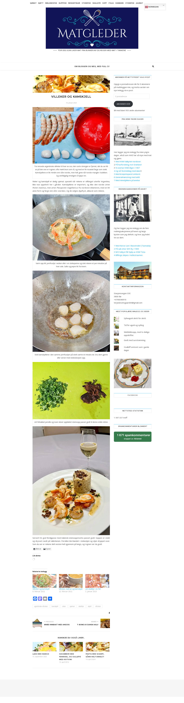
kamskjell (55, 606)
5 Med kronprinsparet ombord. (127, 174)
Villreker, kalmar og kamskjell (70, 589)
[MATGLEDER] (92, 34)
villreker (98, 606)
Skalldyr (97, 3)
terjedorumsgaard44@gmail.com (128, 302)
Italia (111, 3)
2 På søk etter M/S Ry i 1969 (126, 249)
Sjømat (33, 3)
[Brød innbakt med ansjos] (37, 623)
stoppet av (133, 437)
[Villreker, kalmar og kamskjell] (71, 581)
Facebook (133, 395)
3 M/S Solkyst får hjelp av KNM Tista (129, 252)
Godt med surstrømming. (135, 340)
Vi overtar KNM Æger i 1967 (128, 168)
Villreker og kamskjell (41, 589)
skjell (89, 606)
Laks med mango (41, 654)
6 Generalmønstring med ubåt (127, 177)
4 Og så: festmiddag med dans (127, 171)
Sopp (104, 3)
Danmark (120, 3)
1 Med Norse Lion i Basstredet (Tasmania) (132, 245)
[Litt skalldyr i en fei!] (97, 581)
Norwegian (153, 7)
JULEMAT (139, 3)
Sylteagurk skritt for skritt (135, 318)
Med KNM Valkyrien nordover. (128, 161)
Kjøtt (40, 3)
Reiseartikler (74, 3)
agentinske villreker (41, 606)
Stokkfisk (86, 3)
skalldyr (81, 606)
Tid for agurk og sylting (134, 325)
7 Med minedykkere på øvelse (127, 180)
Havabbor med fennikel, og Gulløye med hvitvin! (70, 656)
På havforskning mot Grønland (128, 164)
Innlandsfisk (51, 3)
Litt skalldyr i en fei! (93, 589)
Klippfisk (63, 3)
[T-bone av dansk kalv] (105, 623)
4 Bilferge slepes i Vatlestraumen (128, 255)
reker (64, 606)
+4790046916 (120, 299)
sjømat (72, 606)
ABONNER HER (123, 104)
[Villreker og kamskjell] (44, 581)
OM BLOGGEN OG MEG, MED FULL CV (92, 66)
